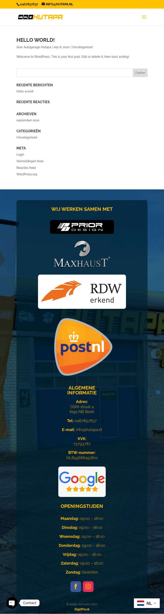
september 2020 (28, 120)
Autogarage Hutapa (37, 47)
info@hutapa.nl (82, 429)
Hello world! (35, 40)
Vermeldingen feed (29, 161)
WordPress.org (26, 174)
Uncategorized (82, 47)
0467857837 (82, 420)
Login (20, 154)
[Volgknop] (75, 586)
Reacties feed (26, 167)
